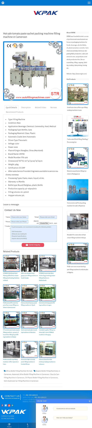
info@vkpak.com (34, 399)
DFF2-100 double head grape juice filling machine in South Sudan (29, 276)
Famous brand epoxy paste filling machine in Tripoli (29, 304)
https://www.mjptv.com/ (79, 74)
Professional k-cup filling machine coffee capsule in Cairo (11, 362)
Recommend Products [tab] (14, 112)
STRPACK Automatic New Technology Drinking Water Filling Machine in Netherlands (47, 277)
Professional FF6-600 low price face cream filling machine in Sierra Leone (11, 305)
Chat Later (75, 421)
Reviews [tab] (53, 108)
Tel (27, 426)
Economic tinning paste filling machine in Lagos (47, 304)
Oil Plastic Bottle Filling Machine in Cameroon (41, 378)
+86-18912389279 (31, 395)
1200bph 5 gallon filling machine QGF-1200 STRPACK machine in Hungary (47, 332)
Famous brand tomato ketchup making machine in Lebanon (47, 362)
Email (36, 217)
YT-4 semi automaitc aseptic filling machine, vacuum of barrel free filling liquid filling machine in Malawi (11, 333)
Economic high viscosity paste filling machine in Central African (28, 362)
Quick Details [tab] (11, 108)
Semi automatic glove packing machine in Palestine (29, 331)
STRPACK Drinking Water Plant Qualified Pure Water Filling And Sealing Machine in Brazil (11, 277)
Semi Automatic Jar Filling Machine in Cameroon (21, 381)
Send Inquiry (34, 245)
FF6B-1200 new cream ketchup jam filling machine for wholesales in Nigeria (77, 269)
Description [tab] (26, 108)
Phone (7, 222)
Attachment (36, 221)
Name (7, 217)
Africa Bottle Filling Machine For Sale (19, 371)
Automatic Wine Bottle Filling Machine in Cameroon (30, 374)
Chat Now (64, 421)
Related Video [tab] (40, 108)
